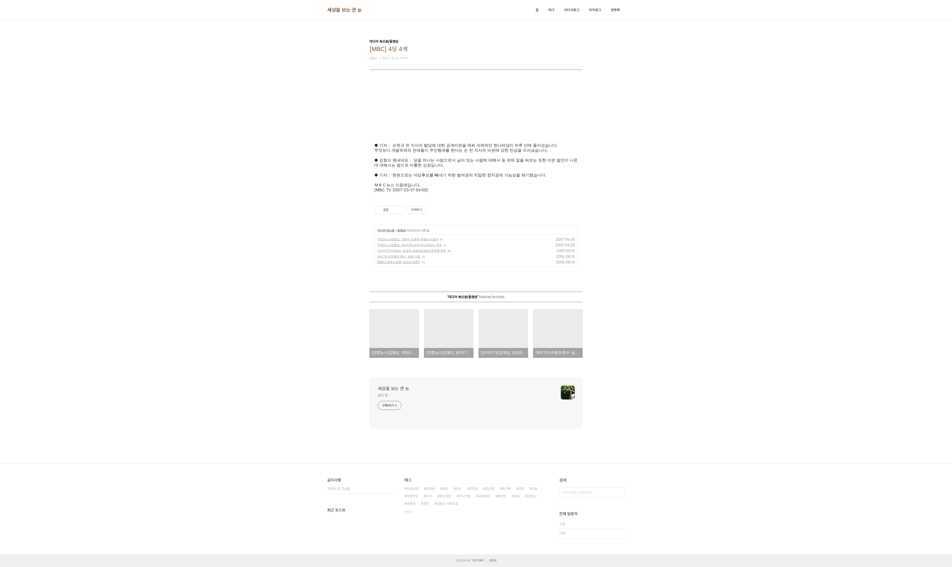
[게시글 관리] (399, 210)
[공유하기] (393, 210)
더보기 (408, 511)
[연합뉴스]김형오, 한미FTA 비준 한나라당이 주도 (409, 245)
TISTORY (478, 560)
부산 (459, 489)
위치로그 (595, 10)
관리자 (493, 560)
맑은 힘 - (384, 395)
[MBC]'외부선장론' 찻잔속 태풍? (398, 262)
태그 (551, 10)
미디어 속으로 (386, 230)
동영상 (401, 230)
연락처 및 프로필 (338, 489)
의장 (517, 496)
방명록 (615, 10)
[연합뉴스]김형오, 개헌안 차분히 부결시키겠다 (408, 239)
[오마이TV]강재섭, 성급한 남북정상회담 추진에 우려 (411, 251)
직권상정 (412, 489)
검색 (620, 492)
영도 (445, 489)
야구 (429, 496)
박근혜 (506, 489)
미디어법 (465, 496)
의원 (534, 489)
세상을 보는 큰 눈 (344, 10)
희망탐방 (412, 496)
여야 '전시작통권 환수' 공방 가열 (398, 256)
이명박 (430, 489)
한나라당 (445, 496)
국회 (521, 489)
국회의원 (484, 496)
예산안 (501, 496)
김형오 (531, 496)
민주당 (473, 489)
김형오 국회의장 (447, 504)
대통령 (411, 504)
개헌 (426, 504)
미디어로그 (571, 10)
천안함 (489, 489)
